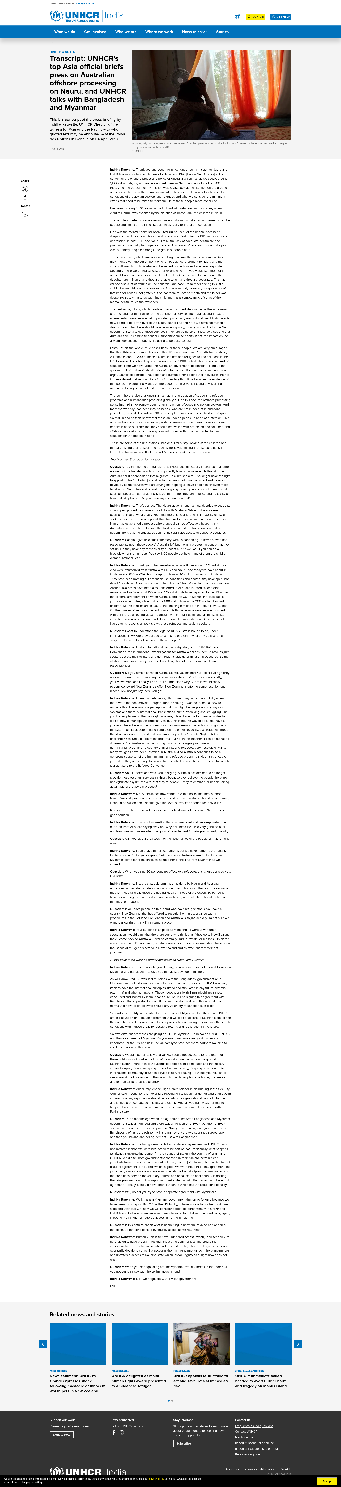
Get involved (95, 32)
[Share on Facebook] (25, 197)
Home (53, 42)
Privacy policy (231, 1469)
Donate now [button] (61, 1434)
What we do (64, 32)
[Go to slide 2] (173, 1401)
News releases (194, 32)
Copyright (286, 1469)
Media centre (244, 1437)
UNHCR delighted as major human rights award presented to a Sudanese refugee (139, 1381)
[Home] (74, 16)
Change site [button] (83, 3)
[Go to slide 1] (169, 1401)
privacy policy (156, 1479)
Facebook (114, 1432)
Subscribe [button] (183, 1443)
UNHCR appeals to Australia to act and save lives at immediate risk (201, 1381)
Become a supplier (248, 1454)
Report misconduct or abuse (254, 1443)
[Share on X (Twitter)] (25, 189)
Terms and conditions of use (259, 1469)
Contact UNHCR (246, 1432)
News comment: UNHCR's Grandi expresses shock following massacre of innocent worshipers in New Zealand (77, 1383)
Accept (327, 1481)
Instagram (122, 1432)
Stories (222, 32)
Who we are (126, 32)
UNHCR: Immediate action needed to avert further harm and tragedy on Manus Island (261, 1381)
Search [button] (226, 16)
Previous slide (43, 1344)
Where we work (159, 32)
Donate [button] (258, 17)
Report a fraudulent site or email (257, 1449)
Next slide (298, 1344)
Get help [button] (283, 17)
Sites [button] (237, 16)
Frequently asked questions (254, 1426)
